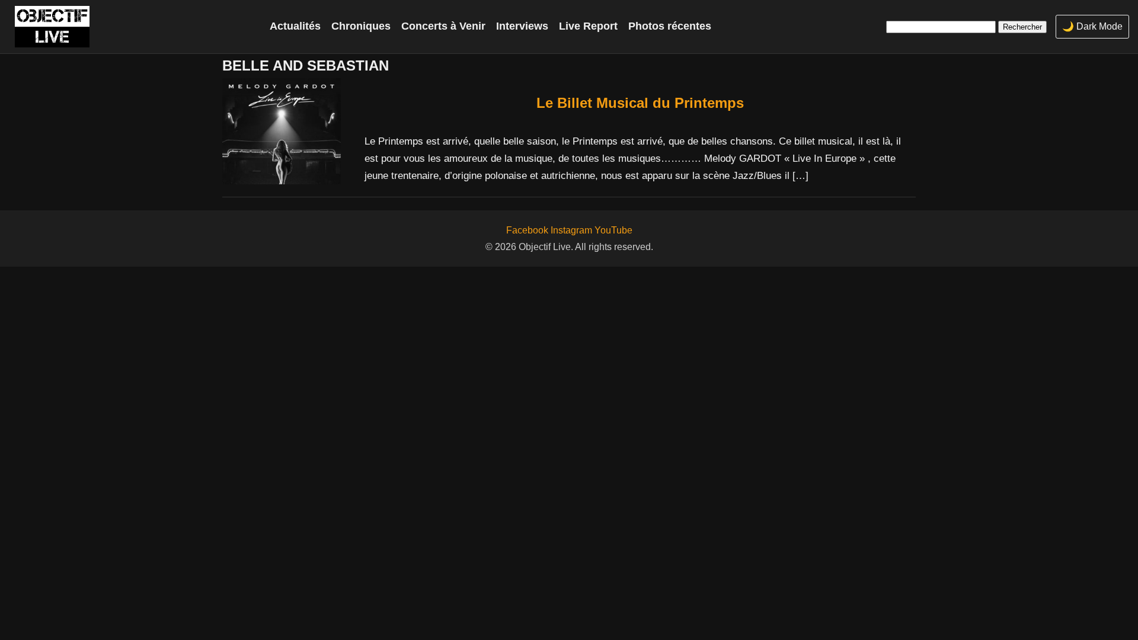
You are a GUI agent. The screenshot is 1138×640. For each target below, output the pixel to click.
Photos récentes (669, 26)
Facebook (527, 230)
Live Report (588, 26)
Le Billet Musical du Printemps (640, 103)
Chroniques (361, 26)
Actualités (295, 26)
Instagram (571, 230)
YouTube (613, 230)
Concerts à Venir (443, 26)
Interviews (522, 26)
